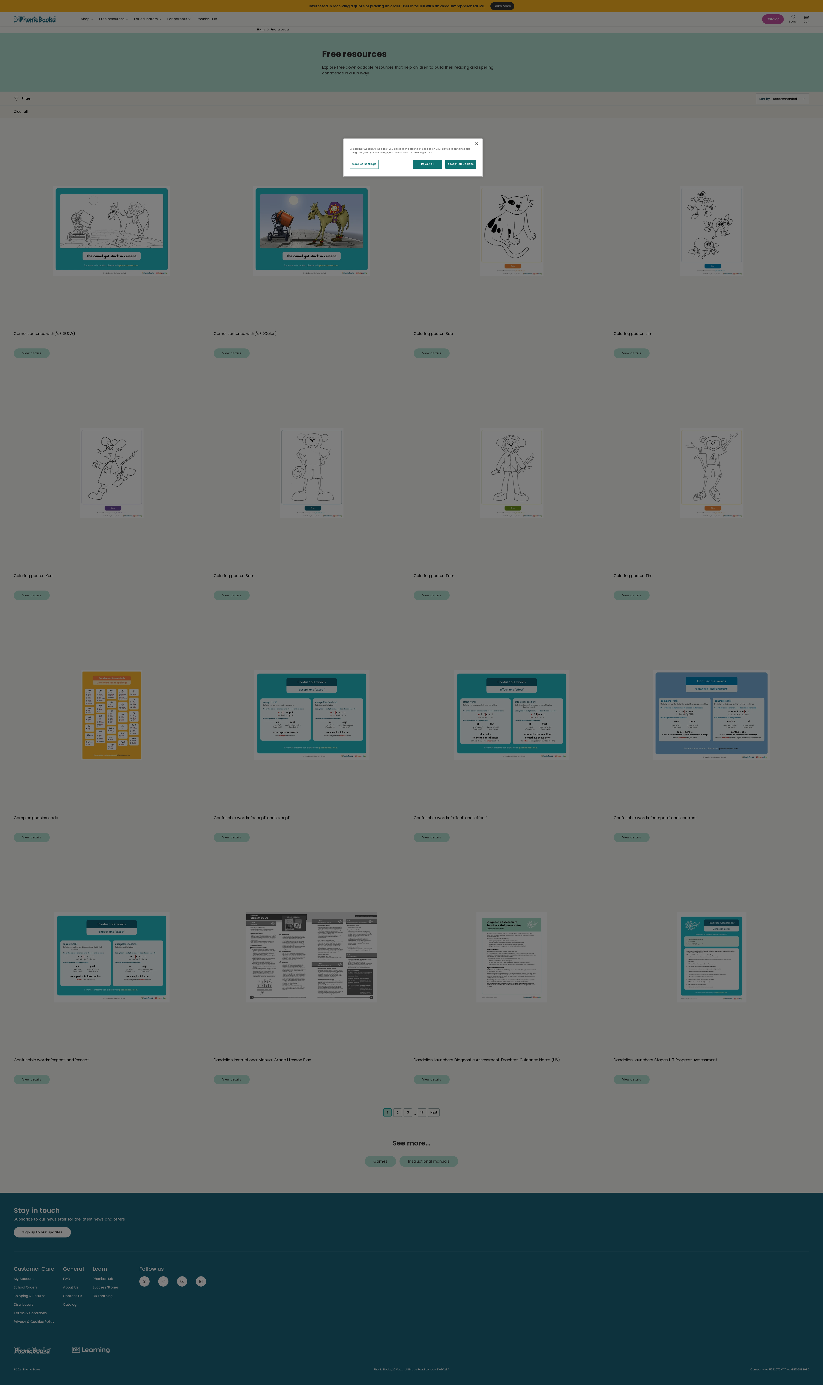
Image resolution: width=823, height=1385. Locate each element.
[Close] (476, 143)
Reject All (427, 164)
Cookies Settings (364, 164)
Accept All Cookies (461, 164)
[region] (413, 158)
